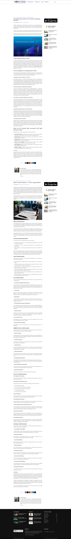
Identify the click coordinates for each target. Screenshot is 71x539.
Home (14, 17)
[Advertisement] (35, 10)
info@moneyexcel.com (31, 534)
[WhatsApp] (31, 163)
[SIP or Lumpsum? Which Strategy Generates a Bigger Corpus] (46, 39)
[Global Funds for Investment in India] (46, 35)
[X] (27, 163)
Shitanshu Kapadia (16, 22)
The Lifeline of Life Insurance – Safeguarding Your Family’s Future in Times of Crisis (37, 514)
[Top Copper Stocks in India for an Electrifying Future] (16, 514)
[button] (55, 2)
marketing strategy (33, 88)
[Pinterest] (29, 163)
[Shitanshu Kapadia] (16, 172)
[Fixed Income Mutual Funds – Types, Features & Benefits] (46, 43)
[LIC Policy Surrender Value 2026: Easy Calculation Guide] (31, 522)
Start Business (17, 17)
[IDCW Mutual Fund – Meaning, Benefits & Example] (46, 31)
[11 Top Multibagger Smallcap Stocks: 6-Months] (16, 522)
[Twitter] (49, 532)
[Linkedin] (33, 163)
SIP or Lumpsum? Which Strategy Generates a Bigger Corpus (52, 39)
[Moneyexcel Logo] (20, 2)
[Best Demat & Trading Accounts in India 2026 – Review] (16, 518)
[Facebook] (25, 163)
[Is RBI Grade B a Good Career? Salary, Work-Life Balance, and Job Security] (46, 47)
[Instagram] (53, 532)
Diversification (40, 114)
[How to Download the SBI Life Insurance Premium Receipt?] (31, 518)
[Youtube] (47, 532)
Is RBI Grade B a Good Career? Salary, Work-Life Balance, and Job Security (53, 47)
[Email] (35, 163)
